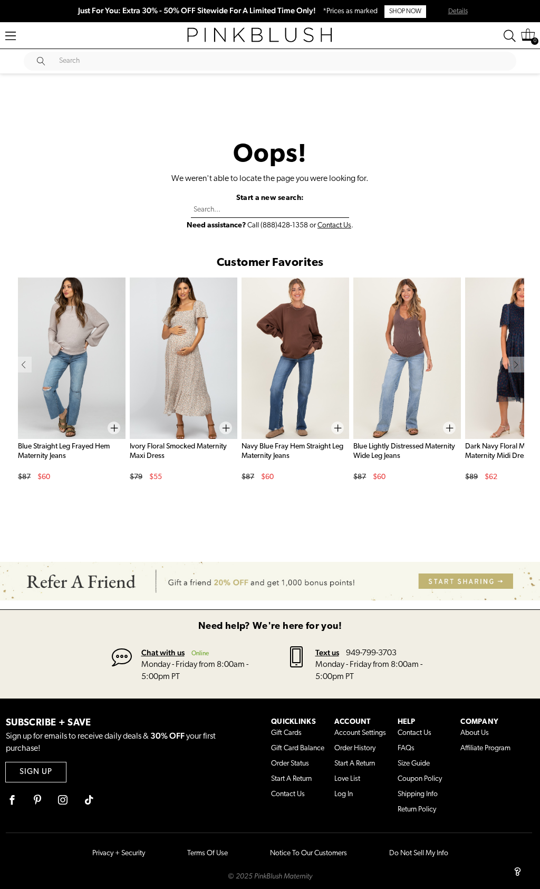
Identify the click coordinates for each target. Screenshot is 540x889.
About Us (474, 733)
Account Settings (360, 733)
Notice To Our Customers (308, 853)
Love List (347, 779)
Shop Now (405, 11)
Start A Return (291, 779)
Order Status (290, 764)
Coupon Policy (420, 779)
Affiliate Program (485, 748)
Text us (327, 652)
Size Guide (414, 764)
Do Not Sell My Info (418, 853)
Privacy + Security (118, 853)
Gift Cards (286, 733)
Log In (343, 794)
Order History (354, 748)
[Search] (510, 36)
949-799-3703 (371, 653)
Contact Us (334, 226)
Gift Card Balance (297, 748)
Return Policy (417, 810)
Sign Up (36, 772)
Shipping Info (418, 794)
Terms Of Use (207, 853)
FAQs (406, 748)
